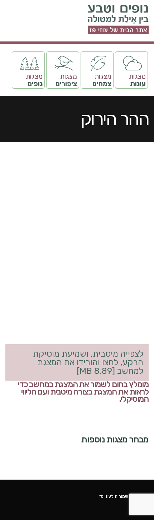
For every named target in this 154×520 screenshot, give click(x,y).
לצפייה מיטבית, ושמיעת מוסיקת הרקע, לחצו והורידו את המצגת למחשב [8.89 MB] (88, 362)
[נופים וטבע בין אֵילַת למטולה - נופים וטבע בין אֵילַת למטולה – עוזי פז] (118, 19)
